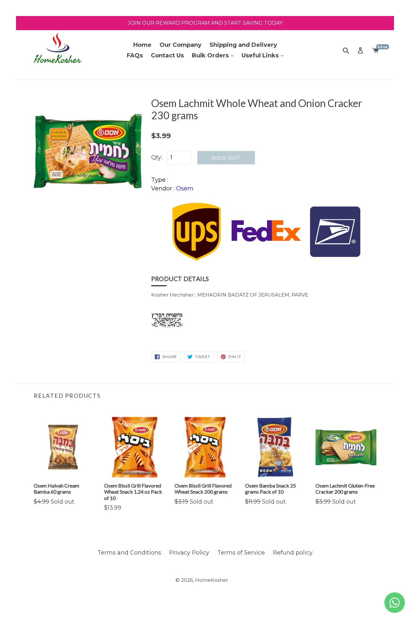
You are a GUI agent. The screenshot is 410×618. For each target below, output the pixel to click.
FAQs (135, 55)
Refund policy (293, 552)
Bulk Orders (211, 55)
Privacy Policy (189, 552)
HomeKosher (211, 580)
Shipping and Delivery (243, 44)
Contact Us (167, 55)
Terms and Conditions (129, 552)
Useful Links (261, 55)
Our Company (180, 44)
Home (142, 44)
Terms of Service (241, 552)
